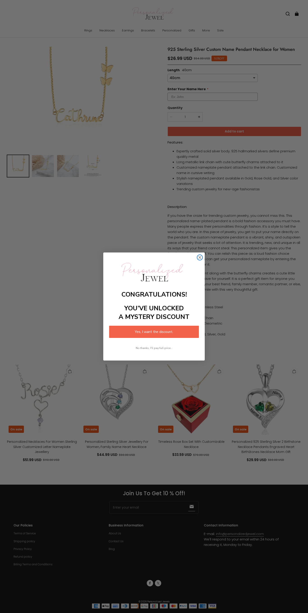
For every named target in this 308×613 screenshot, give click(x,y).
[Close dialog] (199, 257)
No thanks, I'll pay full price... (154, 348)
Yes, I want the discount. (154, 331)
